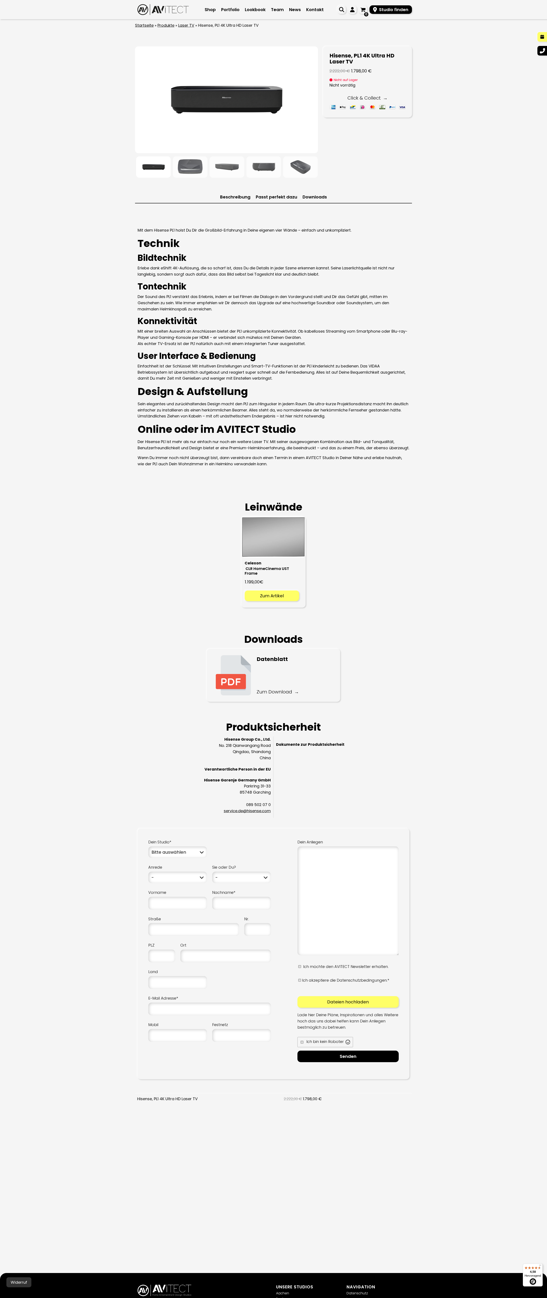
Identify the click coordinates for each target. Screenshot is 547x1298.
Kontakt (315, 10)
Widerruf (19, 1282)
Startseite (144, 25)
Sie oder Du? (224, 867)
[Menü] (540, 1266)
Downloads (315, 197)
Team (277, 10)
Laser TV (186, 25)
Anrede (155, 867)
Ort (183, 945)
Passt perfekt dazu (276, 197)
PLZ (151, 945)
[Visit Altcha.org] (348, 1042)
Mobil (153, 1024)
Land (153, 971)
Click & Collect (364, 98)
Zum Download (274, 692)
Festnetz (220, 1024)
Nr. (246, 919)
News (295, 10)
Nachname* (223, 892)
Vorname (157, 892)
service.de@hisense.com (247, 810)
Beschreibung (235, 197)
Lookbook (255, 10)
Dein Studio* (159, 842)
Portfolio (230, 10)
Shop (210, 10)
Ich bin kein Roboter (325, 1042)
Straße (154, 919)
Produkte (165, 25)
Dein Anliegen (310, 842)
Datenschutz (357, 1293)
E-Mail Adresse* (163, 998)
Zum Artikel (272, 596)
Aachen (282, 1293)
